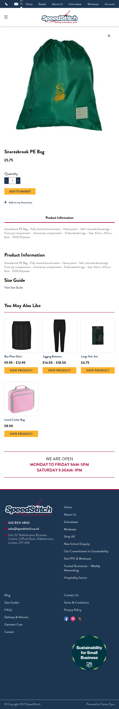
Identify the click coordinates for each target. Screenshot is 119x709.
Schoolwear (75, 4)
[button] (109, 35)
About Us (57, 4)
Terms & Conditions (76, 602)
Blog (7, 595)
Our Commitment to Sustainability (86, 551)
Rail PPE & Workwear (77, 558)
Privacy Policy (72, 609)
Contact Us (71, 595)
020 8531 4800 (19, 522)
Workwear (93, 4)
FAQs (8, 609)
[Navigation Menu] (6, 17)
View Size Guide (13, 287)
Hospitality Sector (75, 577)
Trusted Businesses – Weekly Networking (82, 568)
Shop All (69, 536)
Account (110, 4)
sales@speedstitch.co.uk (23, 528)
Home (29, 4)
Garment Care (13, 624)
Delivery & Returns (16, 617)
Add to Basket (20, 191)
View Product (21, 370)
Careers (9, 631)
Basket (42, 4)
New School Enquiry (77, 543)
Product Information (59, 217)
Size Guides (11, 602)
